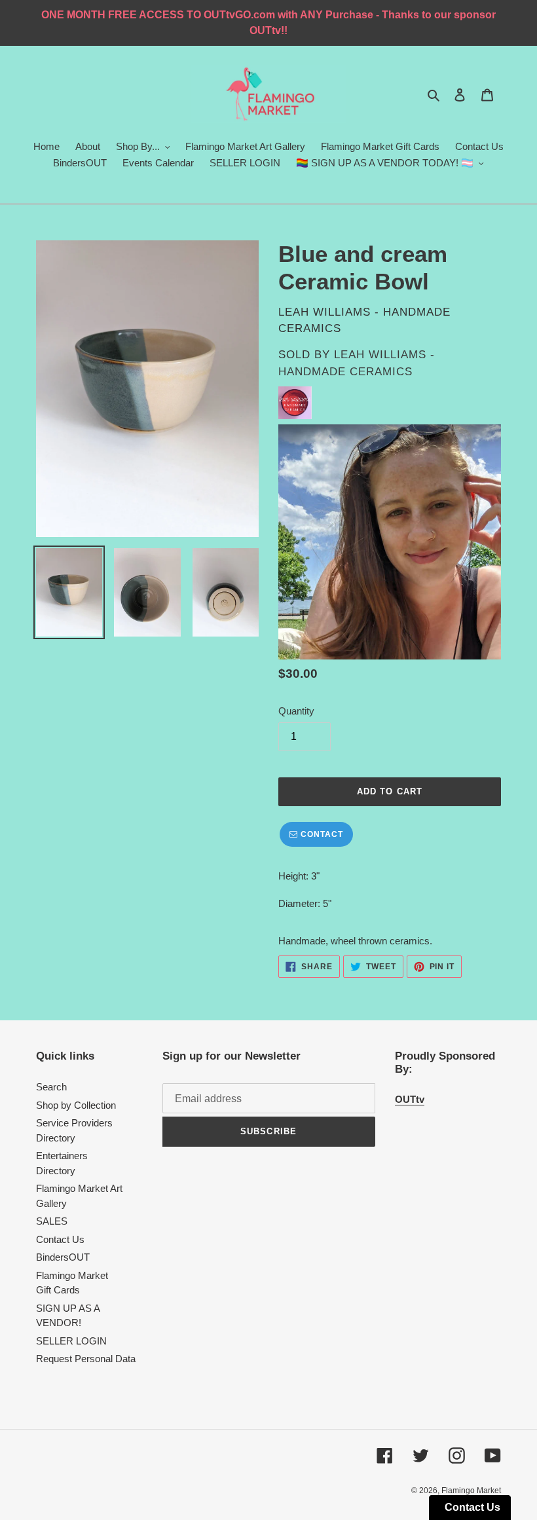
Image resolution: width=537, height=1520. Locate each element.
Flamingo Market (471, 1490)
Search (51, 1086)
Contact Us (60, 1239)
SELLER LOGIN (71, 1340)
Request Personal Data (86, 1358)
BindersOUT (63, 1257)
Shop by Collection (76, 1105)
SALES (51, 1221)
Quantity (296, 710)
